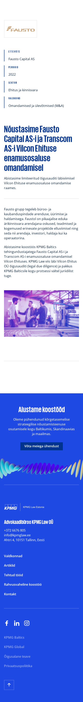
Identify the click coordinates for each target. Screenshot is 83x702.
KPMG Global (14, 647)
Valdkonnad (13, 556)
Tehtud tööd (13, 575)
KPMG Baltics (14, 637)
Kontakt (10, 594)
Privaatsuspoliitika (18, 666)
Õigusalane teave (17, 656)
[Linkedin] (19, 623)
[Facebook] (9, 623)
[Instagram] (29, 623)
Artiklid (9, 565)
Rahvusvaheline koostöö (23, 584)
